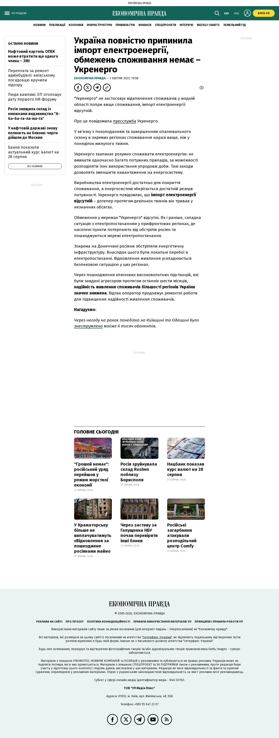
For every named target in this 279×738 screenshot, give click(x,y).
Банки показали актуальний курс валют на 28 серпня (33, 152)
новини (39, 25)
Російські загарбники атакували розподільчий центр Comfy (182, 535)
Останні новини (23, 43)
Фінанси (144, 25)
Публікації (57, 25)
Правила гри (125, 25)
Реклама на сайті (49, 621)
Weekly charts (208, 25)
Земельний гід (234, 25)
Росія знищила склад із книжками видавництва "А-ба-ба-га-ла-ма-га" (34, 114)
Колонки (76, 25)
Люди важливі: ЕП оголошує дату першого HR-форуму (35, 97)
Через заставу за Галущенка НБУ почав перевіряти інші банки (139, 532)
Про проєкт (75, 621)
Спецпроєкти (165, 25)
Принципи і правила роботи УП (219, 621)
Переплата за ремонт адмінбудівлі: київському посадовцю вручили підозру (31, 77)
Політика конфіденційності (108, 621)
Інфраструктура (99, 25)
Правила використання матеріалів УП (162, 621)
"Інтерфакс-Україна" (157, 637)
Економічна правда (90, 78)
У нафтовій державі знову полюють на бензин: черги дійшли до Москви (33, 133)
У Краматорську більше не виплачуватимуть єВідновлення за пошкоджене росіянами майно (92, 538)
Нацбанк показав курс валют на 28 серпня (185, 469)
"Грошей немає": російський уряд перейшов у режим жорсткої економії (91, 474)
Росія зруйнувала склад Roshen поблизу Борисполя (139, 471)
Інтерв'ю (186, 25)
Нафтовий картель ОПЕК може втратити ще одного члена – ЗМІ (33, 56)
